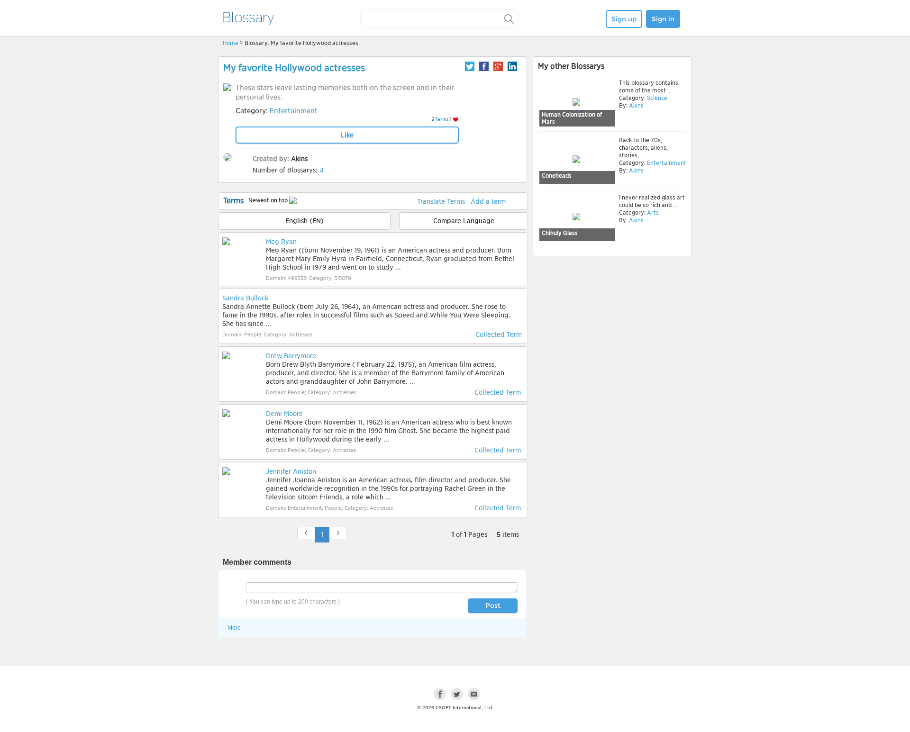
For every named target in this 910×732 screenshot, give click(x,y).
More (234, 627)
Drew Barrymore (291, 356)
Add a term (488, 201)
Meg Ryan (281, 241)
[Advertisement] (612, 332)
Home (230, 42)
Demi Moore (284, 413)
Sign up (624, 19)
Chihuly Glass (560, 232)
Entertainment (294, 111)
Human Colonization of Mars (572, 118)
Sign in (663, 19)
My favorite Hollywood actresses (294, 67)
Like (347, 135)
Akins (299, 159)
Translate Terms (441, 201)
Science (656, 97)
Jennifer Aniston (291, 471)
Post (492, 605)
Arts (652, 212)
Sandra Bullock (245, 298)
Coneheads (557, 175)
